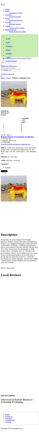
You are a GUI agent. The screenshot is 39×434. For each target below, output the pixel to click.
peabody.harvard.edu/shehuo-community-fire (15, 144)
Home (3, 78)
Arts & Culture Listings (17, 28)
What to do (5, 66)
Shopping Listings (15, 17)
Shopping (8, 15)
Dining (7, 18)
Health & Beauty (10, 30)
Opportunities (9, 420)
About (7, 414)
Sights (7, 11)
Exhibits (7, 167)
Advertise (8, 418)
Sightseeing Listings (15, 13)
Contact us (8, 416)
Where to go (13, 66)
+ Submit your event (7, 74)
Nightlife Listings (15, 24)
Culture (7, 26)
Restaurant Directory (16, 20)
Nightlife (8, 22)
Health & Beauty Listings (17, 31)
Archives (8, 422)
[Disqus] (19, 307)
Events (7, 9)
